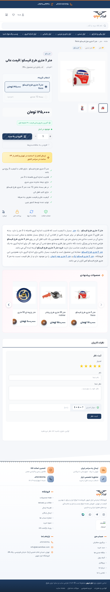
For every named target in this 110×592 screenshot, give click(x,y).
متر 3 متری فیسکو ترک (83, 256)
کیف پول (101, 557)
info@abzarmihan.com (40, 547)
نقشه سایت (60, 588)
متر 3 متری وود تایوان (60, 256)
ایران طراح (49, 583)
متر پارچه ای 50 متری (26, 312)
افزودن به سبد (15, 136)
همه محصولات (46, 497)
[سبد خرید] (6, 15)
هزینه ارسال (47, 508)
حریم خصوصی (86, 588)
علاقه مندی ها (99, 552)
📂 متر (101, 48)
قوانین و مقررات (100, 588)
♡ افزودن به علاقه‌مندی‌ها (38, 145)
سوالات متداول (73, 588)
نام (100, 372)
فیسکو (47, 54)
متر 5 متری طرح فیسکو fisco (85, 314)
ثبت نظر (94, 416)
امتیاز (99, 361)
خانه (106, 41)
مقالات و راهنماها (45, 503)
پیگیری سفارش (99, 542)
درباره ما (102, 568)
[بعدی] (9, 305)
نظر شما (98, 384)
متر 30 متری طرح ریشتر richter (55, 314)
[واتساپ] (90, 514)
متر (100, 41)
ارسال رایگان (47, 513)
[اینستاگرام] (104, 514)
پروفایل (102, 563)
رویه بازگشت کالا (45, 528)
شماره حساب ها (46, 518)
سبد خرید (101, 547)
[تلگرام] (97, 514)
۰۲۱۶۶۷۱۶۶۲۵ (40, 477)
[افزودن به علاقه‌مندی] (73, 285)
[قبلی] (101, 305)
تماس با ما (101, 573)
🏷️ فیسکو (77, 48)
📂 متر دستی (90, 48)
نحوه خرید (47, 523)
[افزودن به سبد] (74, 322)
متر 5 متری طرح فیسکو (92, 252)
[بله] (83, 514)
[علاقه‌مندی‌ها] (13, 15)
